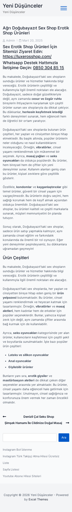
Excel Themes (38, 499)
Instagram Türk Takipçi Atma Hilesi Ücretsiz (31, 456)
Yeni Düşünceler (23, 6)
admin (10, 40)
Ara (63, 437)
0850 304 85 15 (48, 67)
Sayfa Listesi (11, 469)
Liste (6, 463)
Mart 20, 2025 (32, 40)
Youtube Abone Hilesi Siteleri (22, 476)
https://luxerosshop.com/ (27, 56)
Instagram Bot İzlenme (17, 449)
